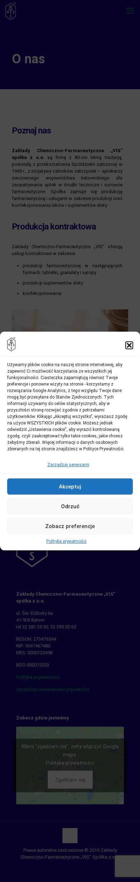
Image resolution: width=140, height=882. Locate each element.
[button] (129, 345)
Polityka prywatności (66, 541)
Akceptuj (70, 486)
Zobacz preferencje (70, 526)
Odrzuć (70, 506)
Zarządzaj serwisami (68, 464)
